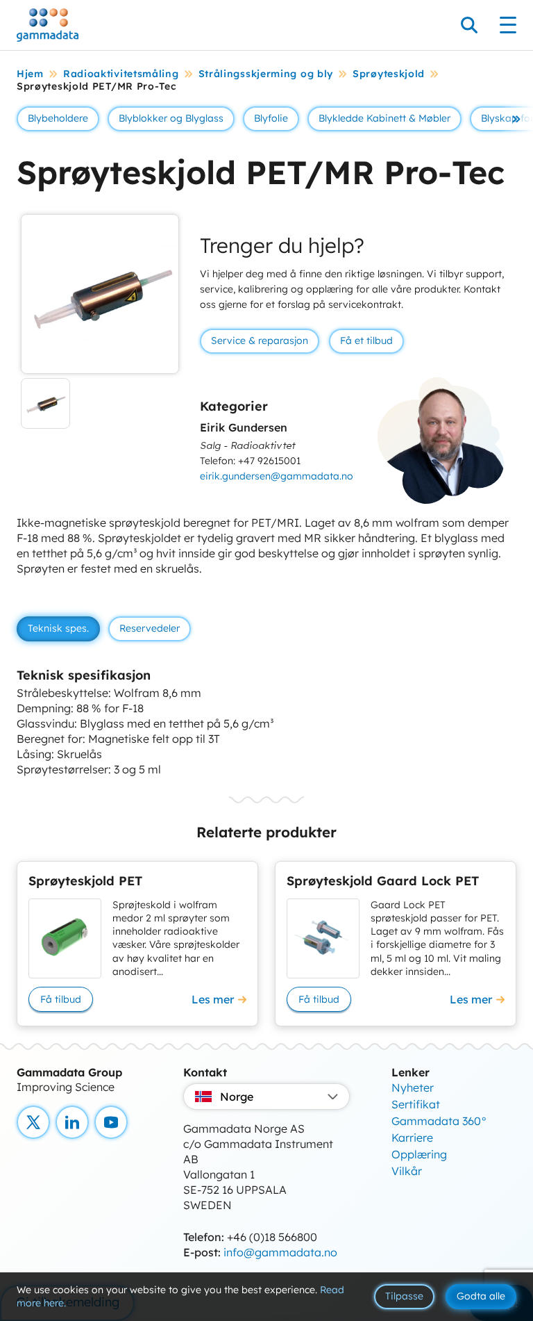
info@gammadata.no (280, 1252)
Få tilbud (60, 999)
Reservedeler (149, 628)
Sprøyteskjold (389, 73)
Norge (236, 1096)
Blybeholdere (58, 118)
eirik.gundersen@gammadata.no (276, 476)
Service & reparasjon (259, 340)
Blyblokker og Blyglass (171, 118)
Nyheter (412, 1087)
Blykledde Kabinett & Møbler (384, 118)
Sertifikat (415, 1104)
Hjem (30, 73)
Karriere (412, 1137)
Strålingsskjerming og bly (266, 73)
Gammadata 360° (439, 1121)
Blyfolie (271, 118)
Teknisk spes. (58, 628)
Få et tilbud (366, 340)
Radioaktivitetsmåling (121, 73)
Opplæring (419, 1154)
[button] (516, 119)
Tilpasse (404, 1296)
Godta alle (481, 1296)
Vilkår (406, 1171)
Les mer (213, 999)
